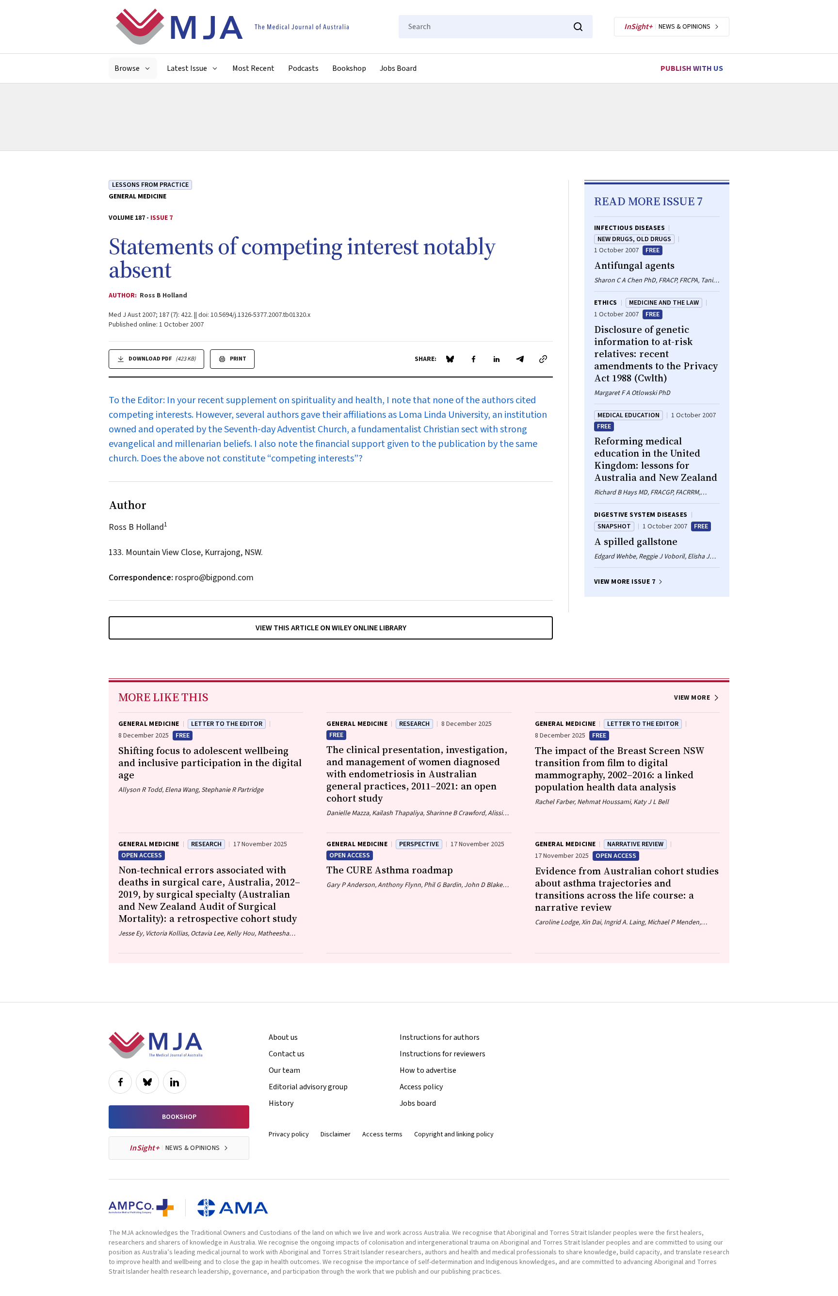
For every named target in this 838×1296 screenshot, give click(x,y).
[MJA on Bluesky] (147, 1082)
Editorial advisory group (308, 1087)
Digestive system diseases (641, 515)
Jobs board (418, 1103)
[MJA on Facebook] (120, 1082)
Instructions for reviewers (442, 1054)
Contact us (287, 1054)
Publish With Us (692, 68)
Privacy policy (289, 1134)
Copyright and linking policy (454, 1134)
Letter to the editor (226, 724)
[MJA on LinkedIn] (174, 1082)
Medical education (628, 415)
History (281, 1103)
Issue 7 (161, 218)
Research (414, 724)
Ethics (605, 303)
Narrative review (635, 844)
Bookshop (349, 68)
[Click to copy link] (543, 359)
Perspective (419, 844)
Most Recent (253, 68)
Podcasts (303, 68)
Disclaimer (336, 1134)
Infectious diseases (629, 228)
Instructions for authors (440, 1037)
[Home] (232, 27)
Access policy (421, 1087)
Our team (284, 1070)
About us (283, 1037)
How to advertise (428, 1070)
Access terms (382, 1134)
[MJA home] (155, 1045)
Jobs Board (398, 68)
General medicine (137, 196)
